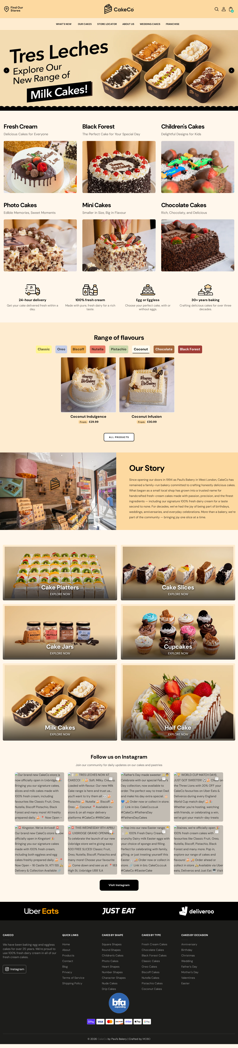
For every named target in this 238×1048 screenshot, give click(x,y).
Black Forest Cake (30, 576)
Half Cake (178, 889)
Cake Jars (60, 808)
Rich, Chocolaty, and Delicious (184, 370)
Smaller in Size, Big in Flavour (104, 370)
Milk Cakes (60, 889)
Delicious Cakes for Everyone (26, 291)
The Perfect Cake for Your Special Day (111, 291)
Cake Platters (60, 749)
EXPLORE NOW (60, 756)
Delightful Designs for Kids (181, 291)
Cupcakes (178, 808)
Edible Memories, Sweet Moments (30, 370)
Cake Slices (178, 749)
